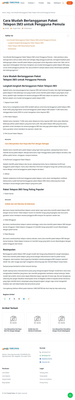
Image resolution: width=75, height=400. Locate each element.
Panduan (31, 3)
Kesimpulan (12, 49)
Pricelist (41, 3)
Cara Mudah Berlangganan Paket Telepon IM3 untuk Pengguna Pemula (31, 40)
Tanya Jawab (43, 376)
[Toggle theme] (63, 3)
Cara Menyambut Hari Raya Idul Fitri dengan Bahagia (27, 144)
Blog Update (6, 382)
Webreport (57, 3)
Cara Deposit (6, 376)
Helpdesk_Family (47, 359)
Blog (48, 3)
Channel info (46, 362)
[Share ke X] (14, 299)
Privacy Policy (44, 382)
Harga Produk (6, 379)
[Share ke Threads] (19, 299)
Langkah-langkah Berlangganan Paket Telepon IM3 (25, 43)
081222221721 (46, 355)
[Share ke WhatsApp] (5, 299)
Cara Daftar (5, 373)
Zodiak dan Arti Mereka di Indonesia (20, 204)
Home (22, 3)
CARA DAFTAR (38, 288)
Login (69, 3)
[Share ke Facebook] (9, 299)
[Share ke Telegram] (24, 299)
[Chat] (70, 395)
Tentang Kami (44, 373)
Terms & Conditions (46, 379)
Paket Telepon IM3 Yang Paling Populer (21, 46)
